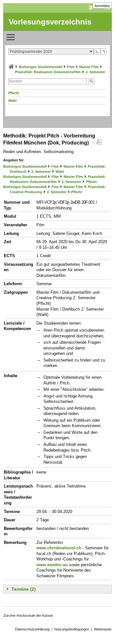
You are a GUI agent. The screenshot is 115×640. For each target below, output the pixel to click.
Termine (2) (24, 589)
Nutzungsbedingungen (71, 629)
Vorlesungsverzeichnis (50, 22)
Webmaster (103, 629)
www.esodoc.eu (52, 564)
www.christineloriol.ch (58, 547)
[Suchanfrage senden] (91, 81)
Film (70, 67)
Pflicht (13, 93)
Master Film (89, 67)
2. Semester (95, 72)
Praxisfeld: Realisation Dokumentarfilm (48, 72)
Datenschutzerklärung (32, 629)
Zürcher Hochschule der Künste (28, 615)
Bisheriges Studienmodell (40, 67)
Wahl (12, 100)
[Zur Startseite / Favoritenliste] (11, 67)
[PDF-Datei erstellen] (99, 142)
